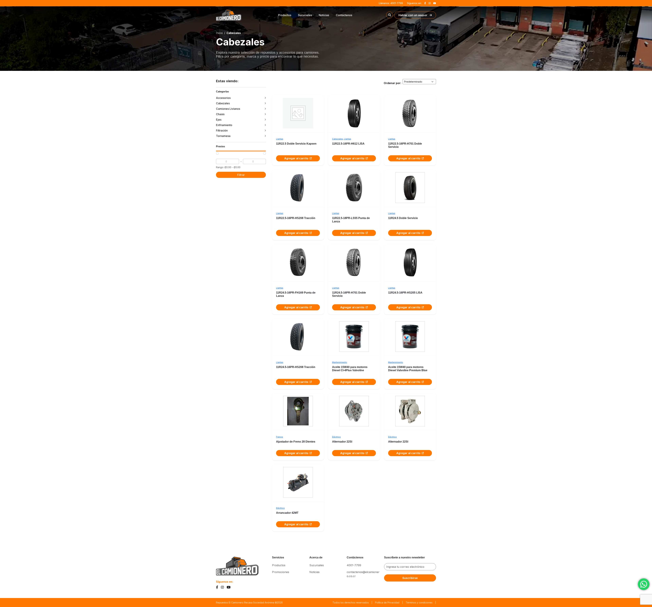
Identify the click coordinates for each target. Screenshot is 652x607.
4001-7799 (354, 565)
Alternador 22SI (342, 441)
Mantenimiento (339, 362)
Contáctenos (344, 15)
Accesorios (223, 98)
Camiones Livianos (228, 108)
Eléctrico (336, 437)
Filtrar (241, 175)
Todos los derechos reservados (350, 602)
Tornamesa (223, 136)
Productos (284, 15)
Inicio (219, 33)
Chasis (220, 114)
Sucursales (305, 15)
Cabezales (223, 103)
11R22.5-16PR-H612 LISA (348, 143)
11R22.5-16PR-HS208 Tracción (295, 218)
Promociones (280, 572)
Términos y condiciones (419, 602)
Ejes (218, 119)
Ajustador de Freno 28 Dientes (295, 441)
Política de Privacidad (387, 602)
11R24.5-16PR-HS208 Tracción (295, 367)
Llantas (279, 139)
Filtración (222, 130)
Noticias (324, 15)
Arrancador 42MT (287, 512)
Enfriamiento (224, 125)
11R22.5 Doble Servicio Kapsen (296, 143)
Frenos (279, 437)
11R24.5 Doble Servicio (403, 218)
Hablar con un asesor (413, 15)
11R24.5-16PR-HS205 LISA (405, 292)
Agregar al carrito (296, 158)
